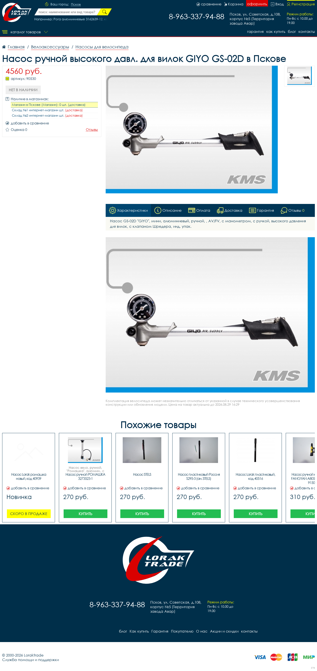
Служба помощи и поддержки (30, 659)
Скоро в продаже (28, 513)
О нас (201, 631)
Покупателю (182, 631)
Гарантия (255, 31)
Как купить (275, 31)
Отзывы (92, 130)
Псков (76, 4)
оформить (257, 4)
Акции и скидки (224, 631)
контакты (306, 31)
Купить (85, 513)
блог (292, 31)
